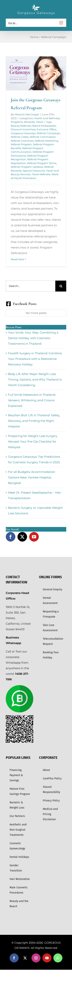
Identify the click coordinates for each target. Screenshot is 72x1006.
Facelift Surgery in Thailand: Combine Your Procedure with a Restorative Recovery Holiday (35, 358)
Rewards (29, 121)
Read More (17, 259)
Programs (17, 121)
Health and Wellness (47, 118)
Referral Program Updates (27, 166)
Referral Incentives (22, 140)
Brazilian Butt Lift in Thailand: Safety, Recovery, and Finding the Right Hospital (34, 420)
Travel (39, 121)
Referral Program (21, 144)
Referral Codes (20, 136)
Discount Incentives (23, 129)
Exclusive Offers (46, 129)
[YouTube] (34, 537)
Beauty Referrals (21, 125)
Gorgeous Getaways (23, 133)
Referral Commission (43, 136)
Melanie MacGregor (27, 114)
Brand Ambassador (44, 125)
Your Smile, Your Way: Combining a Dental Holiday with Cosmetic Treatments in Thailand (33, 338)
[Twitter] (22, 537)
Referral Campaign (48, 133)
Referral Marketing (46, 140)
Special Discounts (34, 170)
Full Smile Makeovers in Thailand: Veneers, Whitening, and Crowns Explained (32, 400)
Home (34, 37)
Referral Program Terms (41, 163)
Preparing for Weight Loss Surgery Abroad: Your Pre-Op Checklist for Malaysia (32, 441)
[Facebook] (10, 537)
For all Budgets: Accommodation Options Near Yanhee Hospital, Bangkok (31, 477)
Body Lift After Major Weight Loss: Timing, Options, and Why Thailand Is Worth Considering (35, 379)
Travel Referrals (41, 174)
